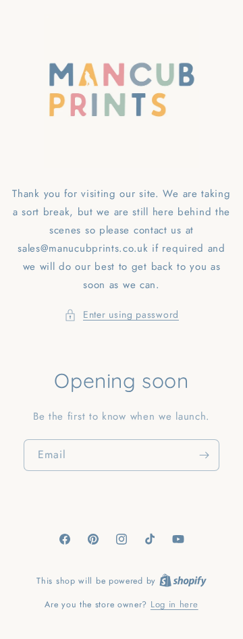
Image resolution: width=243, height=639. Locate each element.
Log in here (174, 604)
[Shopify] (183, 580)
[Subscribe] (204, 455)
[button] (121, 314)
